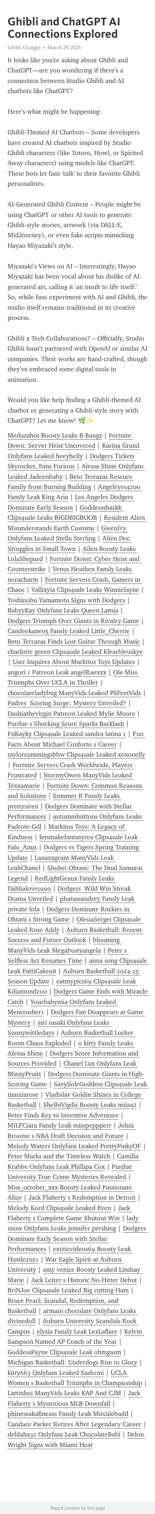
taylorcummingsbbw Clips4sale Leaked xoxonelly (76, 754)
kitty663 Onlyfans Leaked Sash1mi (56, 1373)
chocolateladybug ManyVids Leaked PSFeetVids (74, 693)
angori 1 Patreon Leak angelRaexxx (57, 672)
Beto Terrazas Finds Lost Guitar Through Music (74, 641)
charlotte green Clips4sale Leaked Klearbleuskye (75, 652)
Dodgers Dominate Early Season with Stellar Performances (78, 1238)
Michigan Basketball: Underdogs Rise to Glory (72, 1362)
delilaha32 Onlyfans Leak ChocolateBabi (64, 1434)
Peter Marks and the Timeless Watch (59, 1156)
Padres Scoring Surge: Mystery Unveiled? (67, 703)
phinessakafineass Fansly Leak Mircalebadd (68, 1414)
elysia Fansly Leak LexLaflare (77, 1331)
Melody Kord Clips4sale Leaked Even (59, 1208)
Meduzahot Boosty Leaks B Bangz (55, 435)
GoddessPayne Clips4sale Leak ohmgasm (64, 1352)
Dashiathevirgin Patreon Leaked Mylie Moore (71, 714)
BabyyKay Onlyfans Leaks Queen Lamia (63, 610)
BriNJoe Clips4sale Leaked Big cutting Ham (68, 1290)
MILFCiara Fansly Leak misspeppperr (59, 1125)
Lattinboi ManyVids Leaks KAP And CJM (64, 1393)
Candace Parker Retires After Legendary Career (74, 1424)
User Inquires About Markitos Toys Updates (74, 662)
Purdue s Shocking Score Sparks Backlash (66, 724)
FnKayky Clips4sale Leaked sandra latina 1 (67, 734)
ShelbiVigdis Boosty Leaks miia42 (90, 1105)
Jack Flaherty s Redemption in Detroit (82, 1197)
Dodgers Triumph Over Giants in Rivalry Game (73, 621)
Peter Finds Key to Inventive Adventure (63, 1115)
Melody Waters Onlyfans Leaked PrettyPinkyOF (74, 1146)
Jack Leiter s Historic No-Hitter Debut (84, 1280)
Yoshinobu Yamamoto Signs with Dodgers (66, 600)
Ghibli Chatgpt (24, 47)
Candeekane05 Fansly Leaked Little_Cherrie (69, 631)
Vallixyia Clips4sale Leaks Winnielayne (85, 590)
